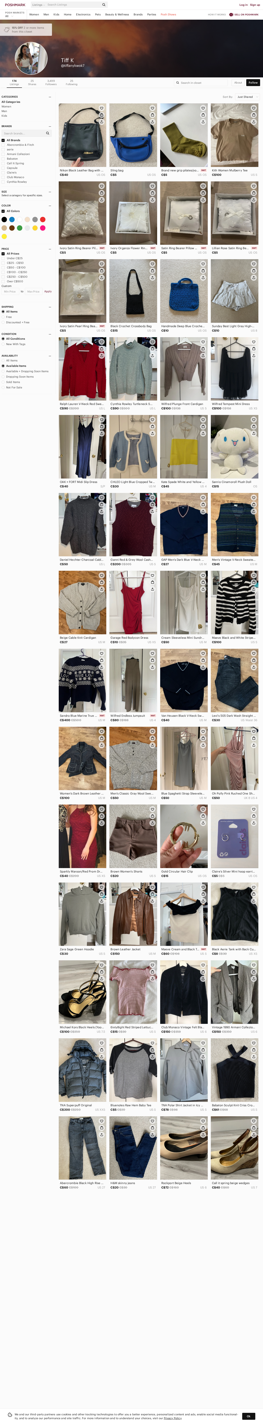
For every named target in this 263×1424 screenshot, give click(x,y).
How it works (217, 14)
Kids (56, 14)
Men (46, 14)
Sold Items (13, 382)
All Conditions (15, 338)
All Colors (13, 211)
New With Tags (15, 344)
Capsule (12, 168)
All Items (12, 311)
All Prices (13, 253)
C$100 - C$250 (17, 272)
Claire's (11, 172)
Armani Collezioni (18, 154)
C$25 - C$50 (15, 263)
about (238, 82)
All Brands (13, 140)
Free (9, 317)
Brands (138, 14)
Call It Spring (15, 163)
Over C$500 (15, 281)
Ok (248, 1416)
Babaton (12, 158)
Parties (151, 14)
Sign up (255, 5)
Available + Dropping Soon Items (27, 371)
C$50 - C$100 (16, 267)
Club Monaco (15, 177)
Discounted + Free (18, 322)
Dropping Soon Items (20, 376)
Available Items (16, 366)
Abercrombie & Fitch (20, 145)
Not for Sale (14, 387)
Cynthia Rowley (16, 182)
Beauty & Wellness (117, 14)
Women (34, 14)
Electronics (83, 14)
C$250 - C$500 (17, 276)
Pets (98, 14)
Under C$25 (15, 258)
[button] (39, 5)
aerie (9, 149)
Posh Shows (168, 14)
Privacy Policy (172, 1418)
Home (68, 14)
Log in (244, 5)
